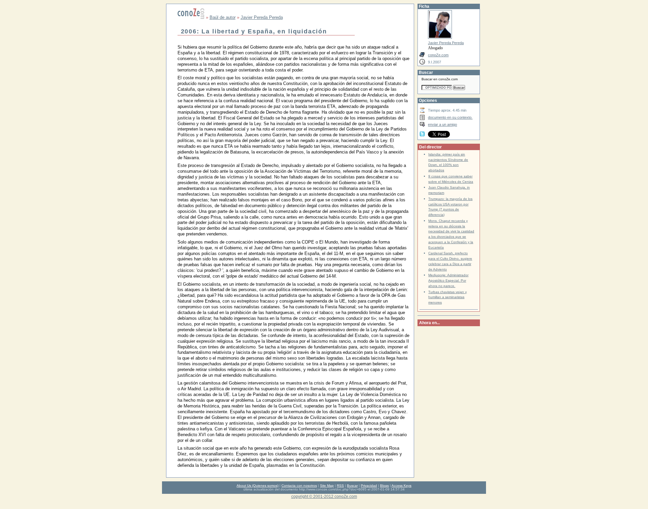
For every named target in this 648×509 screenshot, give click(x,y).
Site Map (327, 485)
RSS (340, 485)
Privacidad (369, 485)
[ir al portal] (191, 17)
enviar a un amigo (442, 124)
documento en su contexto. (450, 117)
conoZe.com (438, 55)
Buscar (352, 485)
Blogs (384, 485)
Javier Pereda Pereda (262, 17)
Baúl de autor (223, 17)
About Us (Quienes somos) (257, 485)
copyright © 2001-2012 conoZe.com (324, 496)
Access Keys (401, 485)
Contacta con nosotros (299, 485)
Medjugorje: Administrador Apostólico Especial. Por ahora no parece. (448, 280)
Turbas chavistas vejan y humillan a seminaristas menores (447, 297)
